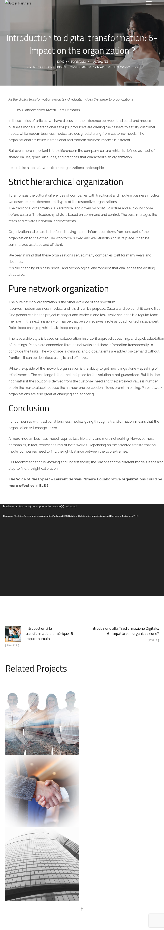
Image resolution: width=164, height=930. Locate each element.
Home (60, 61)
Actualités (100, 61)
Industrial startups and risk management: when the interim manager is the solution (42, 713)
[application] (82, 550)
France (55, 799)
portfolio (78, 61)
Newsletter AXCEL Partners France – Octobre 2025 (42, 859)
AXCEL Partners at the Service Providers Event (42, 786)
